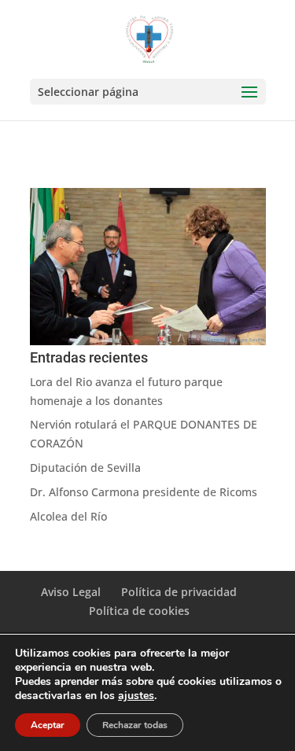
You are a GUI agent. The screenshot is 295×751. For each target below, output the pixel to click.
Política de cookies (139, 610)
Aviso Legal (71, 591)
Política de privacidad (179, 591)
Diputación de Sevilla (85, 467)
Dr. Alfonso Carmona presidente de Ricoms (143, 491)
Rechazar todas (135, 725)
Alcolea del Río (68, 516)
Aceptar (48, 725)
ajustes (136, 696)
